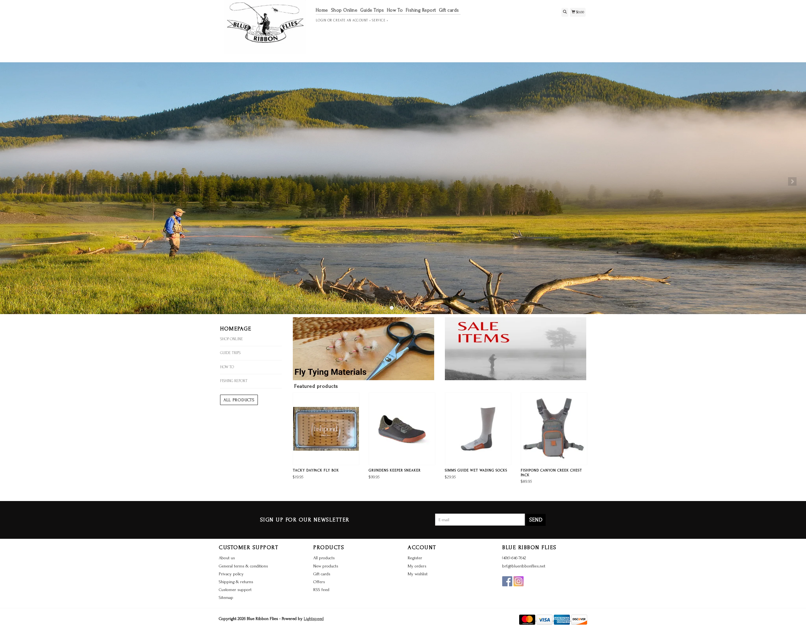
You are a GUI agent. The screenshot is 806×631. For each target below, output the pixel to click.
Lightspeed (314, 618)
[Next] (792, 181)
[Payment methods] (527, 619)
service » (380, 20)
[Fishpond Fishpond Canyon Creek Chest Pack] (554, 429)
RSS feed (321, 589)
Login (321, 20)
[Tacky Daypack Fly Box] (326, 429)
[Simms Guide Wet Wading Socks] (478, 429)
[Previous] (13, 181)
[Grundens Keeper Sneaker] (402, 429)
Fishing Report (421, 10)
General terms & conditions (243, 566)
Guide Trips (372, 10)
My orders (417, 566)
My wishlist (418, 574)
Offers (319, 581)
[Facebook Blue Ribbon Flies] (507, 581)
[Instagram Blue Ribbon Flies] (519, 581)
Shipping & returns (236, 581)
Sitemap (226, 597)
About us (227, 557)
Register (415, 557)
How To (395, 10)
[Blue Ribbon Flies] (265, 30)
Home (322, 10)
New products (325, 566)
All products (239, 399)
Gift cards (449, 10)
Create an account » (352, 20)
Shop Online (344, 10)
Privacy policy (231, 574)
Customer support (235, 589)
